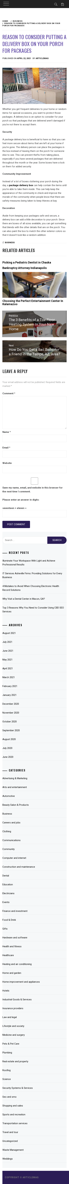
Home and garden (11, 973)
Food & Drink (9, 919)
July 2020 (7, 748)
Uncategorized (10, 1141)
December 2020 (10, 703)
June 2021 (7, 650)
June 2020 (7, 757)
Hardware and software (14, 937)
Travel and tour (10, 1132)
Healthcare (8, 955)
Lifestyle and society (13, 1026)
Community (8, 849)
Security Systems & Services (17, 1088)
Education (7, 884)
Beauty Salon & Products (15, 804)
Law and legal (9, 1017)
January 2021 (9, 695)
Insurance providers (12, 1008)
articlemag (42, 58)
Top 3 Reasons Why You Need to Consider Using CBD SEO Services (33, 609)
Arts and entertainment (14, 787)
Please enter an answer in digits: (20, 499)
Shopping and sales (12, 1105)
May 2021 (7, 659)
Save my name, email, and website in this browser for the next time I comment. (32, 489)
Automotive (8, 796)
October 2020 (9, 721)
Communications (11, 840)
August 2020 (9, 739)
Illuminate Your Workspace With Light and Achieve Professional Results (28, 562)
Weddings (7, 1158)
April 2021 (7, 668)
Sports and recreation (13, 1114)
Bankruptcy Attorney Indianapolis (24, 268)
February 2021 (9, 686)
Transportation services (14, 1123)
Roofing (6, 1070)
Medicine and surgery (13, 1034)
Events (5, 902)
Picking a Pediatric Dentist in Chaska (26, 262)
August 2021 (9, 633)
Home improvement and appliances (21, 981)
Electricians (8, 893)
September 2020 (11, 730)
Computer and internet (14, 858)
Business (10, 242)
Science (6, 1079)
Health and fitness (12, 946)
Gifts (5, 928)
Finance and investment (14, 911)
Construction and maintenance (18, 866)
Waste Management (13, 1149)
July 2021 (7, 641)
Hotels (5, 990)
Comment (8, 393)
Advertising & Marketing (14, 778)
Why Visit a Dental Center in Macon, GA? (23, 598)
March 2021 (8, 677)
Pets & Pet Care (10, 1043)
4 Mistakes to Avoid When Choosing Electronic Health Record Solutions (30, 588)
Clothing (6, 831)
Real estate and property (15, 1061)
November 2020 (10, 712)
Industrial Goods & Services (17, 999)
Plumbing (7, 1052)
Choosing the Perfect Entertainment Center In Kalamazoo (32, 302)
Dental (5, 875)
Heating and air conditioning (17, 964)
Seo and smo (9, 1096)
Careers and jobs (11, 822)
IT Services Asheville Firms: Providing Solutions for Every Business (32, 575)
